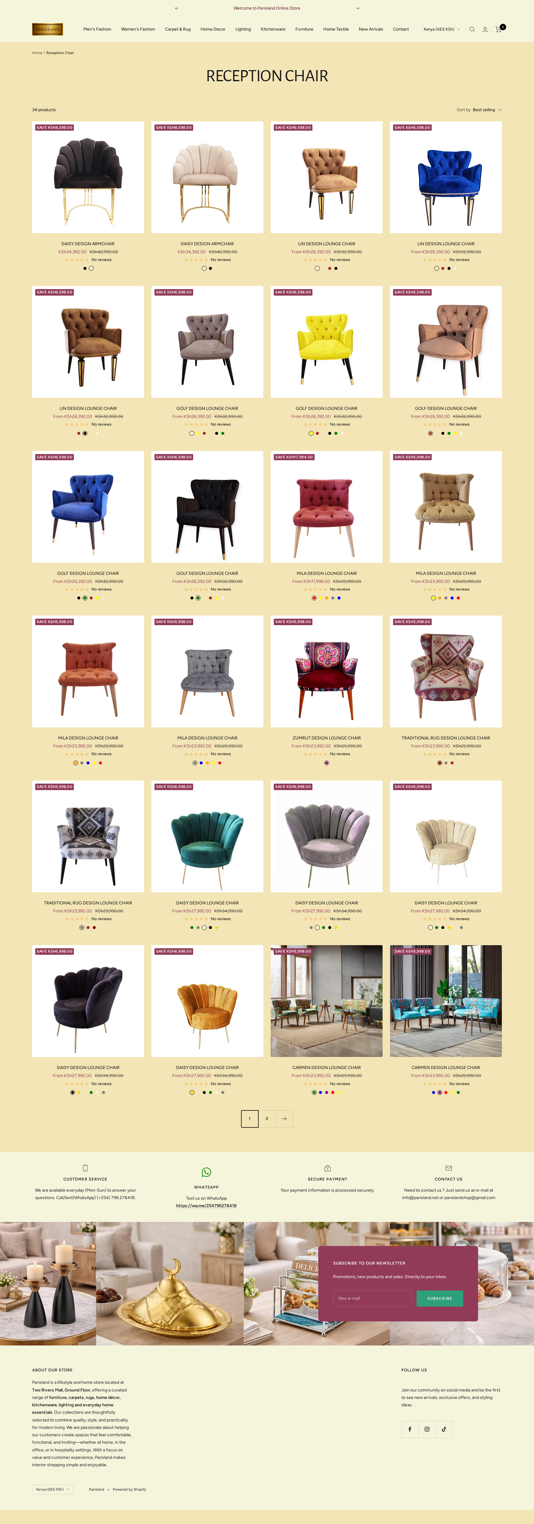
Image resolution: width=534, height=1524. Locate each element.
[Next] (284, 1118)
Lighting (243, 29)
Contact (401, 29)
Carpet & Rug (178, 29)
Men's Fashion (97, 29)
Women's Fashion (138, 29)
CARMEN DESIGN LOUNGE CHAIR (326, 1067)
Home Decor (213, 29)
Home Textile (336, 29)
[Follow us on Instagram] (426, 1429)
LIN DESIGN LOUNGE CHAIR (326, 243)
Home (37, 53)
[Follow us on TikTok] (443, 1429)
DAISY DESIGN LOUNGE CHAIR (207, 903)
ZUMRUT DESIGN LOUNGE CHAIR (327, 738)
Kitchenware (273, 29)
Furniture (304, 29)
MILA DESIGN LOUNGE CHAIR (327, 573)
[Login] (485, 29)
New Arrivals (371, 29)
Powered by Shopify (129, 1489)
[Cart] (498, 29)
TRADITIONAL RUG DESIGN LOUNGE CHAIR (446, 738)
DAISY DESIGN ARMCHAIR (88, 243)
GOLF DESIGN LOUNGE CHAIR (207, 408)
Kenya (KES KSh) (439, 29)
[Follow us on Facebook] (409, 1429)
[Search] (472, 29)
